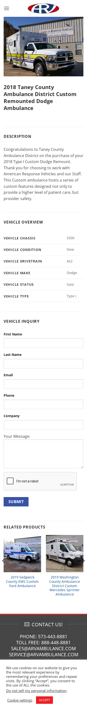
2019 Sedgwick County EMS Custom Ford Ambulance (22, 581)
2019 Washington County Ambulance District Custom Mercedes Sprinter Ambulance (64, 585)
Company (12, 415)
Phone (9, 395)
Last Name (13, 354)
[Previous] (4, 570)
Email (8, 375)
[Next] (83, 570)
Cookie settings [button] (19, 700)
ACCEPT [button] (44, 700)
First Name (13, 334)
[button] (6, 8)
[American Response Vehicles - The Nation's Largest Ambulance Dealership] (43, 8)
